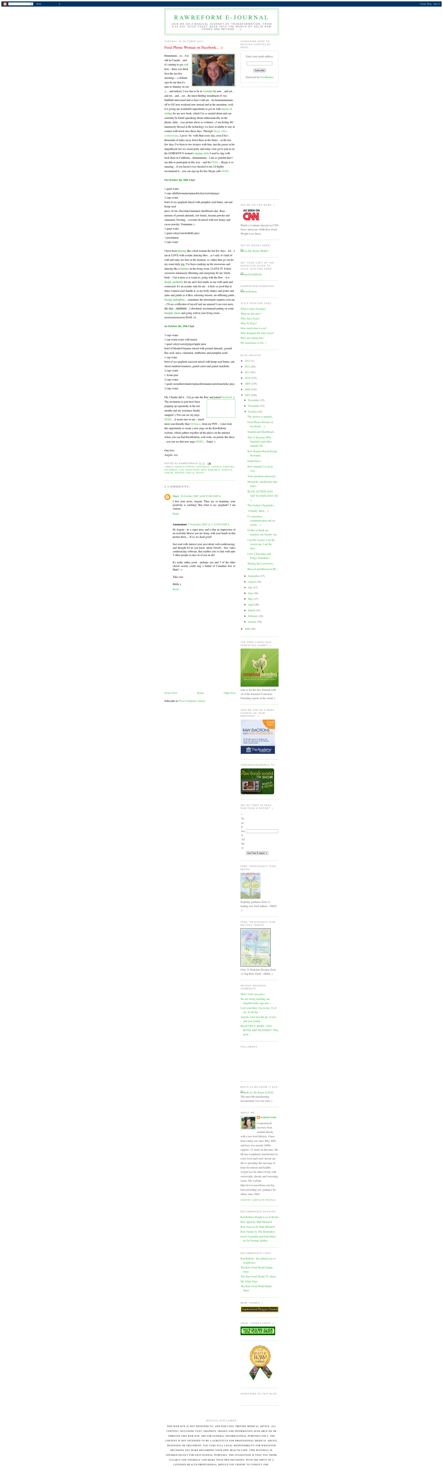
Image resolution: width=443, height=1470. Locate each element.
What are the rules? (251, 313)
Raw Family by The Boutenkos (258, 1231)
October (252, 411)
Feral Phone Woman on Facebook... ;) (193, 47)
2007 (248, 395)
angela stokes (185, 467)
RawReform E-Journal (221, 17)
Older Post (229, 693)
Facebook (227, 397)
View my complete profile (258, 1200)
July (250, 587)
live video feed (189, 470)
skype (200, 473)
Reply (176, 513)
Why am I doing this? (252, 338)
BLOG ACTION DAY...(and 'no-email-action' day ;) (262, 495)
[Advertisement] (199, 664)
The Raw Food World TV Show (258, 1276)
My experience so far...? (253, 342)
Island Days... (255, 461)
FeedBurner (266, 77)
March (252, 610)
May (251, 599)
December (254, 400)
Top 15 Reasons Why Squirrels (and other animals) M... (259, 441)
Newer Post (170, 693)
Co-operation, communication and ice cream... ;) (261, 520)
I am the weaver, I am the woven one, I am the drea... (261, 544)
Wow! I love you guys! (253, 994)
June (251, 593)
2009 (248, 383)
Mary (176, 496)
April (251, 604)
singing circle (185, 473)
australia (203, 467)
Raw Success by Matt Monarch (258, 1226)
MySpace (195, 424)
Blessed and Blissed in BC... (263, 569)
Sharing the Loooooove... (261, 563)
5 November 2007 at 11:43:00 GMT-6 (208, 524)
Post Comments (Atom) (192, 701)
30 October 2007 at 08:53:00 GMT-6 (200, 496)
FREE (214, 162)
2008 (248, 389)
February (253, 616)
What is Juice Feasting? (253, 308)
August (252, 581)
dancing (228, 467)
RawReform (268, 1117)
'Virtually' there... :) (258, 511)
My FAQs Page (249, 1281)
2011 (248, 372)
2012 (248, 366)
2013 (248, 360)
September (254, 576)
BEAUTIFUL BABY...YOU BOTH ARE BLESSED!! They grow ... (259, 1030)
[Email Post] (208, 463)
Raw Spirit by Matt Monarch (256, 1222)
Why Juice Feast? (250, 318)
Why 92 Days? (249, 323)
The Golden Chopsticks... (261, 505)
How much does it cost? (254, 328)
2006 (248, 629)
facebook (170, 470)
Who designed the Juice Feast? (257, 333)
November (254, 406)
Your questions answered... (262, 476)
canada (216, 467)
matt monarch (210, 470)
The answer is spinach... (260, 416)
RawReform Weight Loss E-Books (260, 1217)
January (252, 621)
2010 (248, 378)
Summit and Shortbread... (261, 432)
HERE (225, 171)
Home (200, 693)
